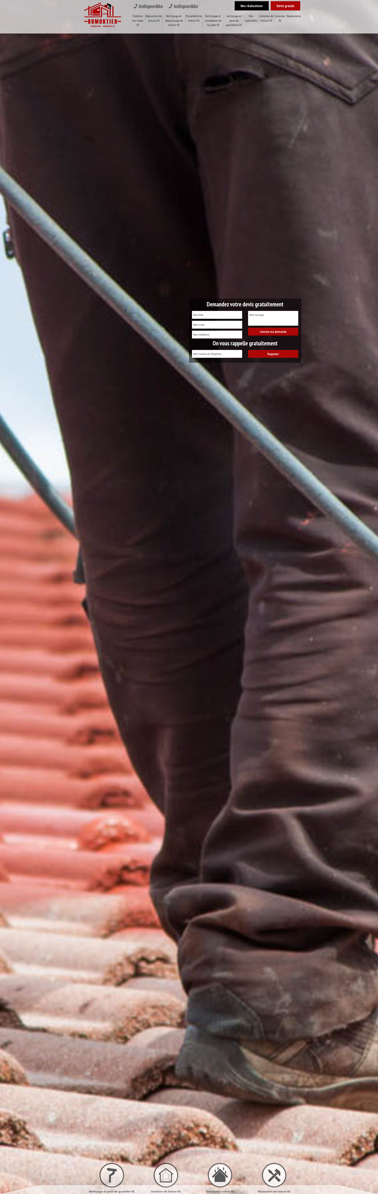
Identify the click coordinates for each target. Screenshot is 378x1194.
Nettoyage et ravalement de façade (274, 1191)
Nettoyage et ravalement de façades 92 (213, 20)
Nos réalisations (252, 6)
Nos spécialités (251, 18)
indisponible (151, 6)
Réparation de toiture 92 (154, 18)
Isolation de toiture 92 (266, 18)
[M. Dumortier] (102, 16)
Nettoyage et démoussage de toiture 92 (174, 20)
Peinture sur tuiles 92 (137, 20)
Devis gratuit (285, 6)
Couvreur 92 (280, 18)
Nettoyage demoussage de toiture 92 (166, 1191)
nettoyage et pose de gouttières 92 (234, 20)
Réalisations (294, 16)
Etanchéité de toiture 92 (194, 18)
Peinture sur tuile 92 (220, 1191)
